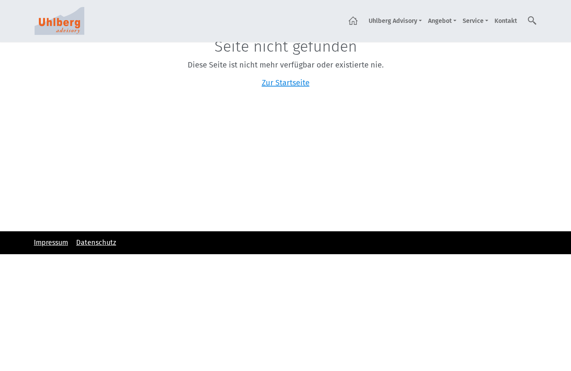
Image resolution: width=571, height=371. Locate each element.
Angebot (440, 20)
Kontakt (505, 20)
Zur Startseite (286, 82)
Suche (532, 20)
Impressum (51, 242)
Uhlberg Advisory (393, 20)
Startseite (353, 20)
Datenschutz (96, 242)
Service (473, 20)
